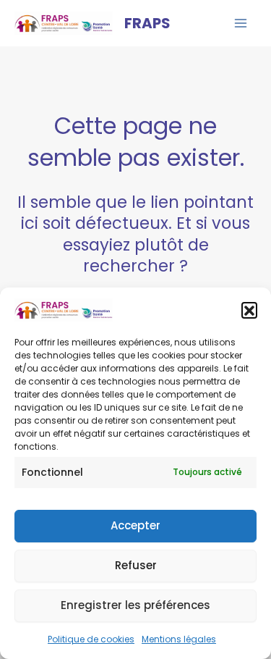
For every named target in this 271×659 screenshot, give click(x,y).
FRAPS (147, 23)
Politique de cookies (91, 639)
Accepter (135, 525)
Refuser (136, 565)
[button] (249, 310)
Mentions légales (179, 639)
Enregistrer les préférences (135, 605)
